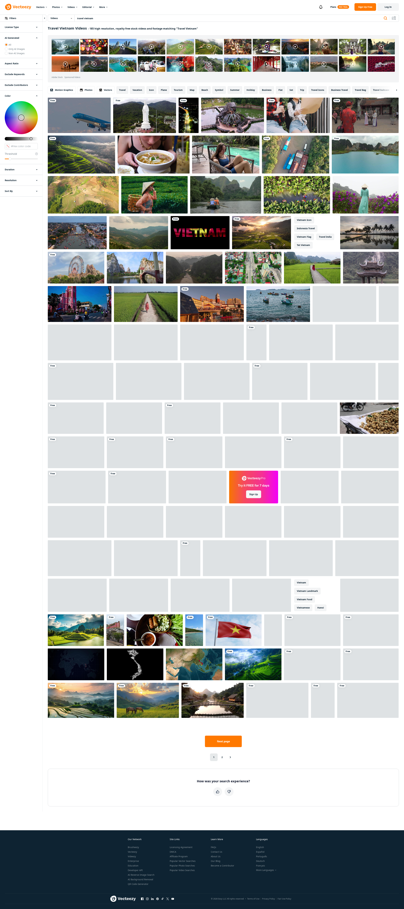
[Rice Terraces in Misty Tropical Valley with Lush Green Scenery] (253, 664)
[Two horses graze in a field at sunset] (148, 700)
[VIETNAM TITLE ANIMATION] (200, 232)
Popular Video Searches (182, 870)
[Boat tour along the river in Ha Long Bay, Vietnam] (225, 195)
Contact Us (216, 851)
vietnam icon (304, 219)
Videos (71, 7)
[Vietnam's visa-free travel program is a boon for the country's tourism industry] (79, 342)
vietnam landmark (307, 590)
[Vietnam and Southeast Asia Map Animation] (253, 452)
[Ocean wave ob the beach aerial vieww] (261, 595)
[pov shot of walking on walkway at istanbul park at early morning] (77, 595)
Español (260, 851)
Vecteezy (132, 851)
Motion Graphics (64, 89)
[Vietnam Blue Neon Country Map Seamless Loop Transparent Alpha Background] (370, 487)
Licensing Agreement (181, 847)
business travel (339, 89)
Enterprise (133, 860)
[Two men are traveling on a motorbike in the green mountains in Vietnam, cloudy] (134, 418)
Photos (56, 7)
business (266, 89)
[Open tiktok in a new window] (162, 898)
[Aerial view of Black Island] (251, 418)
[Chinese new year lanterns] (369, 595)
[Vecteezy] (18, 7)
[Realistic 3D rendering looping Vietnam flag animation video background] (234, 630)
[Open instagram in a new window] (147, 898)
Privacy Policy (268, 898)
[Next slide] (394, 90)
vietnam (301, 582)
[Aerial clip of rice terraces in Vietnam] (83, 195)
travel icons (317, 89)
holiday (251, 89)
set (291, 89)
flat (280, 89)
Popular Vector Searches (183, 860)
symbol (219, 89)
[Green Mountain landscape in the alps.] (279, 381)
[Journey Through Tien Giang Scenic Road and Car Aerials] (189, 115)
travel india (325, 236)
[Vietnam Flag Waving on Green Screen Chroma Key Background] (235, 558)
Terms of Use (253, 898)
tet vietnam (303, 245)
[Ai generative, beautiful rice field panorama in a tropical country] (76, 630)
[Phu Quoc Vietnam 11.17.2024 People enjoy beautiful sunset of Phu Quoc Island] (212, 304)
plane (164, 89)
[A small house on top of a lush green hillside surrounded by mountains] (277, 700)
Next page (223, 741)
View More (381, 64)
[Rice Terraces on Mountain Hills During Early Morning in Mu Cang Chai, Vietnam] (81, 155)
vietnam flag (304, 236)
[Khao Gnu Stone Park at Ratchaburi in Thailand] (135, 268)
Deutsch (260, 860)
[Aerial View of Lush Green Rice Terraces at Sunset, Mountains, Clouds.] (261, 232)
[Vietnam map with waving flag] (194, 664)
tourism (178, 89)
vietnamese (303, 607)
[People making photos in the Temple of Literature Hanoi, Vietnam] (365, 115)
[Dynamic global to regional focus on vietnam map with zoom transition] (76, 664)
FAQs (213, 847)
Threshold (11, 154)
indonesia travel (306, 228)
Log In (388, 6)
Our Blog (215, 860)
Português (261, 856)
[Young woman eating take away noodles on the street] (309, 418)
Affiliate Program (179, 856)
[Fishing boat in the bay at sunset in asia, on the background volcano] (135, 522)
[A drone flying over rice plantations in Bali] (371, 522)
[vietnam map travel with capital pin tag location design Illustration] (343, 381)
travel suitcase (381, 89)
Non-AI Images (17, 53)
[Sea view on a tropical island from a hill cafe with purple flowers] (312, 452)
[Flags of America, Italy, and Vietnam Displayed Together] (198, 487)
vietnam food (304, 599)
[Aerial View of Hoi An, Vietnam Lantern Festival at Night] (77, 232)
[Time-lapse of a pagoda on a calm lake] (371, 268)
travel (122, 89)
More (102, 7)
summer (235, 89)
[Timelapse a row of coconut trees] (369, 232)
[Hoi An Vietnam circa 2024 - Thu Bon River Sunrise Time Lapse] (137, 487)
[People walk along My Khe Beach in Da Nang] (273, 630)
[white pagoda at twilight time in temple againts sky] (367, 558)
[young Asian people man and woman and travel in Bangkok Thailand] (312, 664)
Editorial (87, 7)
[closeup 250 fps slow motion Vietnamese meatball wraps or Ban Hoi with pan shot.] (155, 630)
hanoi (320, 607)
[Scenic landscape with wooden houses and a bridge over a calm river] (212, 700)
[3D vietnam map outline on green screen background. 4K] (301, 558)
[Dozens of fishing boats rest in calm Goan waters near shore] (371, 452)
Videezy (132, 856)
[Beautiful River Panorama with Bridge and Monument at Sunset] (79, 558)
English (260, 847)
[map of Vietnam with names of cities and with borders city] (135, 664)
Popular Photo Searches (182, 865)
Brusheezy (133, 847)
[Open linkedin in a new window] (152, 898)
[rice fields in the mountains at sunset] (81, 700)
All (10, 44)
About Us (215, 856)
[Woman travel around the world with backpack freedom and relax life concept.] (298, 115)
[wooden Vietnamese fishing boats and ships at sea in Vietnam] (278, 304)
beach (204, 89)
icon (151, 89)
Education (133, 865)
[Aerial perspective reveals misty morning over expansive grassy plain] (146, 558)
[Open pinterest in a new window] (157, 898)
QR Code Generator (138, 884)
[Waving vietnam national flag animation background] (76, 522)
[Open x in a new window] (167, 898)
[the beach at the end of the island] (194, 630)
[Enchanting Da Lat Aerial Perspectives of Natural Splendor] (200, 595)
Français (260, 865)
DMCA (173, 851)
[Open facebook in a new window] (142, 898)
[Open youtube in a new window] (172, 898)
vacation (137, 89)
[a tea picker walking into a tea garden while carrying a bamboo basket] (154, 195)
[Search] (385, 18)
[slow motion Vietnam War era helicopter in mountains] (148, 381)
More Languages (265, 870)
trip (302, 89)
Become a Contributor (222, 865)
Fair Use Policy (284, 898)
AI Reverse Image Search (141, 874)
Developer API (135, 870)
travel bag (360, 89)
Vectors (40, 7)
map (192, 89)
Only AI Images (17, 48)
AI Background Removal (140, 879)
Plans (333, 6)
